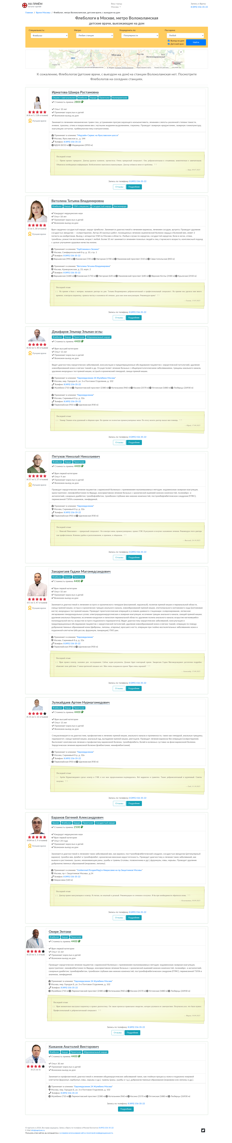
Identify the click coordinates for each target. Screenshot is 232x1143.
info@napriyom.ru (38, 1130)
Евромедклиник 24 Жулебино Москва (96, 378)
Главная (29, 13)
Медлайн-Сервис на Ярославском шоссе (98, 135)
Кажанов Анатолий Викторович (74, 1046)
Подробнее (134, 187)
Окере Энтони (60, 931)
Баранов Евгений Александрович (77, 817)
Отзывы (119, 187)
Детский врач (177, 44)
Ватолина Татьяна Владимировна (77, 201)
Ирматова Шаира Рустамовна (75, 92)
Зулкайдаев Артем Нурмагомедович (81, 702)
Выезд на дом (177, 41)
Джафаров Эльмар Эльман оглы (77, 332)
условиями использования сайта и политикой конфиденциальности (86, 1133)
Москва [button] (116, 5)
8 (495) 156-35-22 (72, 142)
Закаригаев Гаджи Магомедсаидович (80, 571)
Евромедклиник (85, 395)
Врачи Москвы (43, 13)
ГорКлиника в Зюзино (88, 249)
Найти (196, 42)
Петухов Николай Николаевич (76, 456)
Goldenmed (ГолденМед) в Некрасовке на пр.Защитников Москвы (109, 870)
